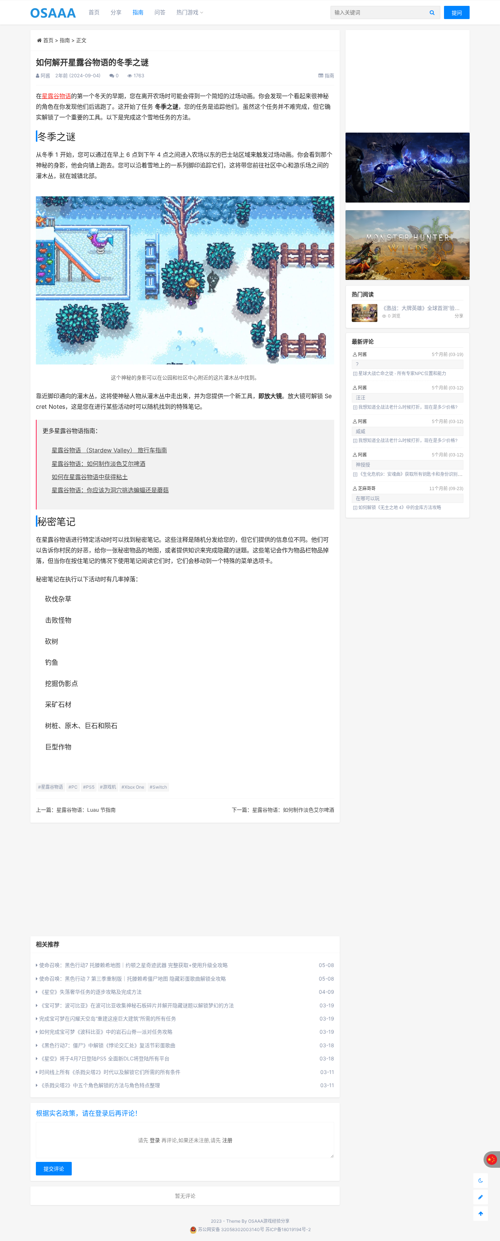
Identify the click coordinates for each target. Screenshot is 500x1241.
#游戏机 (108, 787)
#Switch (158, 787)
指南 (138, 12)
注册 (227, 1140)
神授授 (363, 464)
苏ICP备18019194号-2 (288, 1229)
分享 (116, 12)
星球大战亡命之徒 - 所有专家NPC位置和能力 (402, 373)
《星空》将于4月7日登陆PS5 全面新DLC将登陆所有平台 (103, 1058)
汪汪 (360, 397)
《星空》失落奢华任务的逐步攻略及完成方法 (90, 992)
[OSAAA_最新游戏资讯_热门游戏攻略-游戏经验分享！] (53, 12)
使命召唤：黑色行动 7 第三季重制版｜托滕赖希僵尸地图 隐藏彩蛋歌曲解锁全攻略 (132, 978)
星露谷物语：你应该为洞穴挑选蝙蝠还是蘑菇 (110, 490)
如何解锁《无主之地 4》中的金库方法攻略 (399, 507)
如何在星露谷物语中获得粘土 (90, 477)
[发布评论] (480, 1197)
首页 (94, 12)
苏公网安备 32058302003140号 (231, 1229)
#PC (73, 787)
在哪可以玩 (368, 498)
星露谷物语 (56, 96)
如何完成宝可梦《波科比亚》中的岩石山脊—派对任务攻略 (105, 1032)
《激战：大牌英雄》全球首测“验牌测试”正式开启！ (439, 308)
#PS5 (88, 787)
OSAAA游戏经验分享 (269, 1221)
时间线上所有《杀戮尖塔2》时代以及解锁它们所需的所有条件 (109, 1072)
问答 (159, 12)
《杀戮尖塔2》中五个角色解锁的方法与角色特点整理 (99, 1085)
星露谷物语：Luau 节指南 (86, 810)
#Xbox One (133, 787)
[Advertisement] (185, 879)
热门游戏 (187, 12)
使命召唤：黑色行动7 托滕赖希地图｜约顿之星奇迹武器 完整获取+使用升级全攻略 (133, 965)
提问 (457, 13)
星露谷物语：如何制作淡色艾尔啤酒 (98, 463)
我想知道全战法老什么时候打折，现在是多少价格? (408, 407)
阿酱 (44, 75)
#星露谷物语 (50, 787)
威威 (360, 431)
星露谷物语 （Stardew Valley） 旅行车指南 (109, 450)
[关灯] (480, 1180)
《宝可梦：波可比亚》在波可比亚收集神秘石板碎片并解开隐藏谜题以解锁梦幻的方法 (136, 1005)
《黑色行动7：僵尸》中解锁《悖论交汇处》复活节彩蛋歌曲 (106, 1045)
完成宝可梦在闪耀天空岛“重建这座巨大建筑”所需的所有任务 (107, 1018)
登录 (155, 1140)
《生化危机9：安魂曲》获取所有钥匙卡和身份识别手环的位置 (419, 474)
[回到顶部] (480, 1213)
